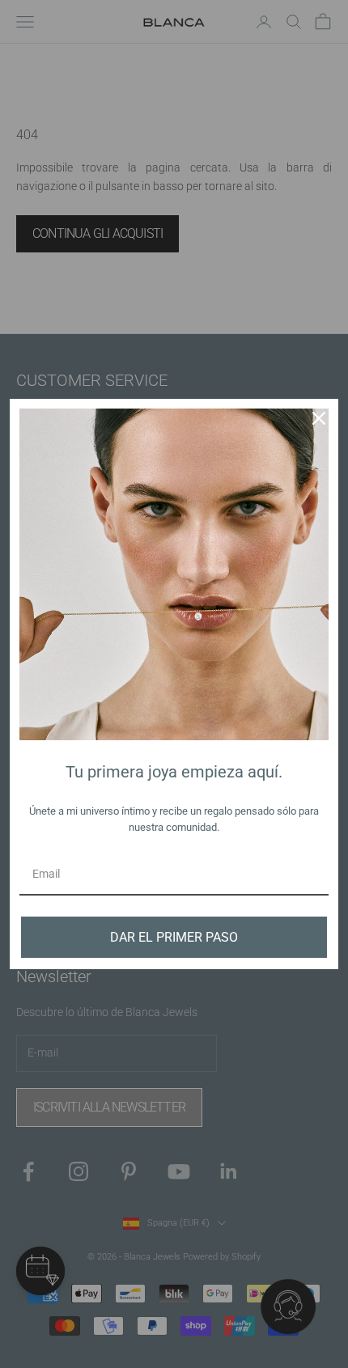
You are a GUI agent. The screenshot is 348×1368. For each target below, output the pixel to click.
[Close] (318, 418)
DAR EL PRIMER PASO (174, 937)
